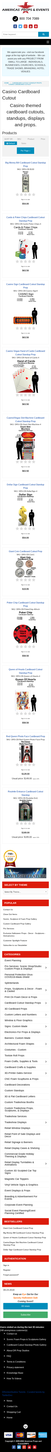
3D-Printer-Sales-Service (18, 1073)
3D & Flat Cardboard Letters (20, 1096)
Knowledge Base (15, 1373)
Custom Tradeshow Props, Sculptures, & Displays (19, 1109)
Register (6, 1270)
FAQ (9, 1356)
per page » (25, 151)
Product (31, 139)
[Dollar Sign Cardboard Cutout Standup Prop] (25, 509)
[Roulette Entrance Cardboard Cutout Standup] (25, 810)
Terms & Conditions (16, 1362)
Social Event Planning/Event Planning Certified (20, 1211)
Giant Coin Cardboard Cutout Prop (25, 551)
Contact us (12, 1334)
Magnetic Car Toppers (17, 1178)
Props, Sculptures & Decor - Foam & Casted (23, 990)
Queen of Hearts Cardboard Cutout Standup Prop (24, 1237)
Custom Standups (14, 1090)
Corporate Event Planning (19, 1204)
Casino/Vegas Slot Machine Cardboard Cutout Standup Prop (23, 1243)
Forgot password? (11, 1275)
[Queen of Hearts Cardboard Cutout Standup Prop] (25, 694)
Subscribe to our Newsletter (15, 945)
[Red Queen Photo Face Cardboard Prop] (25, 752)
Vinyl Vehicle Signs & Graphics (21, 1184)
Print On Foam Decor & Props (21, 997)
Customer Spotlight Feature (15, 940)
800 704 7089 (28, 18)
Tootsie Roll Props (14, 1055)
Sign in (6, 1265)
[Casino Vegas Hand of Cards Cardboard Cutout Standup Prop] (25, 376)
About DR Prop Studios (18, 1350)
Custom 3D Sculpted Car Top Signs (20, 1171)
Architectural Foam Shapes (19, 1043)
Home (6, 83)
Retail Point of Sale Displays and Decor (22, 1135)
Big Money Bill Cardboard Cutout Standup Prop (23, 1233)
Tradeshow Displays (16, 1122)
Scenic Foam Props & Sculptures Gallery (26, 1339)
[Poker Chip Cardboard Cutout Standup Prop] (25, 627)
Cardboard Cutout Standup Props (27, 83)
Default (11, 143)
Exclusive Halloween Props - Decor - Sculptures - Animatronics (24, 934)
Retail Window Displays (17, 1128)
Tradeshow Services (16, 1116)
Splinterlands (12, 982)
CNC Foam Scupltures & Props (21, 1078)
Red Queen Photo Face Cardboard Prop (25, 736)
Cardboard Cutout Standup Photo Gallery (26, 1345)
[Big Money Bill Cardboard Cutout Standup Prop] (25, 181)
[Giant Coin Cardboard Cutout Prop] (25, 567)
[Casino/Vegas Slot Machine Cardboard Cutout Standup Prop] (25, 442)
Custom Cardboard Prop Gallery (17, 924)
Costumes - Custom (15, 1049)
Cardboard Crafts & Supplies (20, 1067)
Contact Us (8, 909)
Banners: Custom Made (17, 1038)
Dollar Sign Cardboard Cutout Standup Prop (22, 1250)
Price (43, 139)
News (9, 1401)
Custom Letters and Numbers (21, 1014)
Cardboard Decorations (17, 1084)
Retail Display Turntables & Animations (19, 1163)
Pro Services (8, 928)
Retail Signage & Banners (19, 1142)
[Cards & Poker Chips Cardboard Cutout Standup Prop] (25, 242)
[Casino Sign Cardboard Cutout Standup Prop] (25, 309)
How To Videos (14, 1378)
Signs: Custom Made (16, 1026)
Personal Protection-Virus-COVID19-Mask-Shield (19, 975)
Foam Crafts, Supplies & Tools (21, 1061)
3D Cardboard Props (16, 1008)
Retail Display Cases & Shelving (22, 1148)
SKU (19, 139)
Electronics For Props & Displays (22, 1032)
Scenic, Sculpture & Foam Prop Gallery (20, 919)
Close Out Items (10, 914)
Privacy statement (15, 1367)
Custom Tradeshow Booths (19, 1102)
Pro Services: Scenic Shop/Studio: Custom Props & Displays (23, 967)
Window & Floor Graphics (18, 1020)
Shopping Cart (14, 1412)
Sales (23, 143)
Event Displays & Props (17, 1190)
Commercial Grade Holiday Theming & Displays (19, 1155)
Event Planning (13, 960)
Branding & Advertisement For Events (21, 1197)
